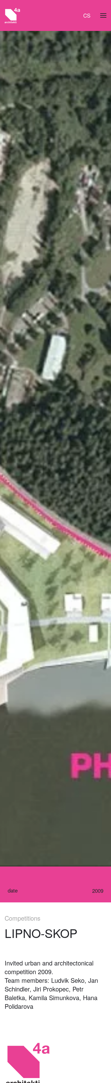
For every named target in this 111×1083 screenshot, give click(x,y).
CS (86, 15)
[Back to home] (12, 15)
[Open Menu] (103, 15)
